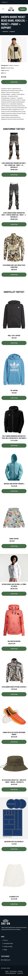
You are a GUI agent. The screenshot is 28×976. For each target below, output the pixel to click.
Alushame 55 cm (14, 897)
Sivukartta (20, 973)
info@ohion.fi (4, 2)
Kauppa (22, 9)
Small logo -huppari (14, 335)
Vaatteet (5, 31)
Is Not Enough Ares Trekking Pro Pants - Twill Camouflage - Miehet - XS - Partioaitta (14, 165)
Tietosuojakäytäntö (10, 973)
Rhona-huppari (14, 539)
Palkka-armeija (8, 946)
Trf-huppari (14, 390)
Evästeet (20, 971)
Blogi (5, 949)
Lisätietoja (14, 82)
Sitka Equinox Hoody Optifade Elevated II (14, 687)
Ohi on (6, 940)
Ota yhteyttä (13, 971)
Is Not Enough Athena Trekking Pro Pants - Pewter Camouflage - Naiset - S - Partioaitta (14, 215)
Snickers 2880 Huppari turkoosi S (14, 484)
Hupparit (12, 31)
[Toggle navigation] (3, 9)
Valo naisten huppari (14, 641)
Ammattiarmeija (8, 943)
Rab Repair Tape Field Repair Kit (14, 841)
